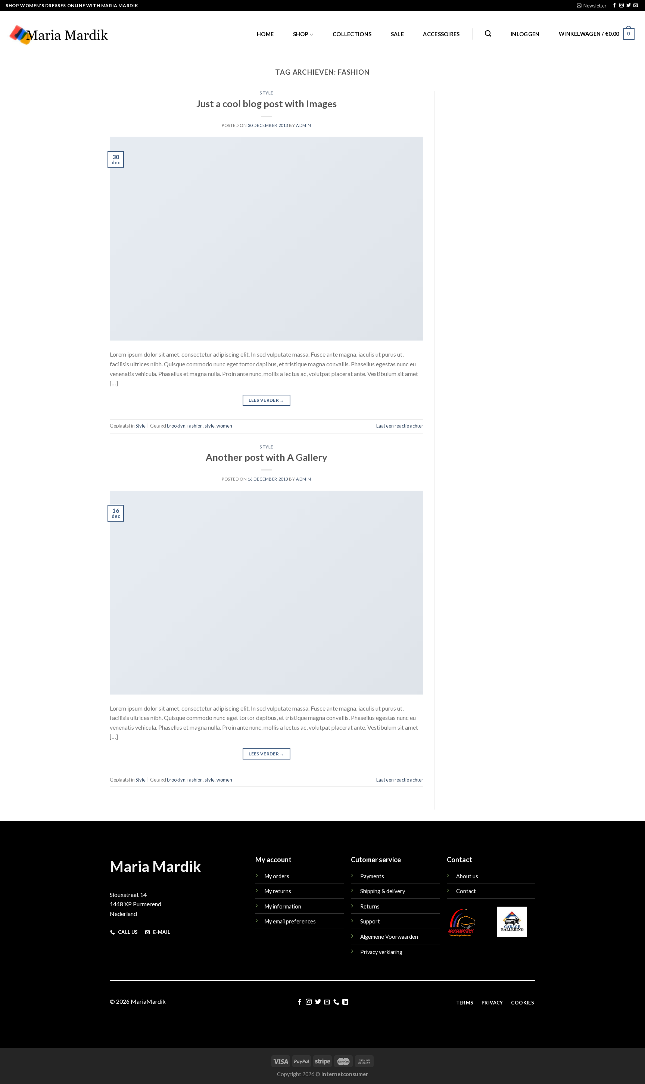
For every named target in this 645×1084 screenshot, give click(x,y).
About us (467, 876)
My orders (277, 876)
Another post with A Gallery (266, 457)
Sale (397, 34)
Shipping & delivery (382, 891)
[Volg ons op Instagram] (621, 5)
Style (266, 92)
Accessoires (441, 34)
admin (303, 125)
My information (283, 906)
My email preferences (290, 921)
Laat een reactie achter (399, 426)
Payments (372, 876)
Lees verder (266, 400)
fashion (195, 426)
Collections (352, 34)
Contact (466, 891)
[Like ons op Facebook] (614, 5)
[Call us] (336, 1002)
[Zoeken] (488, 33)
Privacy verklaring (381, 952)
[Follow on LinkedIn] (345, 1002)
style (210, 426)
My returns (278, 891)
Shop (300, 34)
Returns (370, 906)
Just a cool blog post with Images (266, 103)
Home (265, 34)
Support (370, 921)
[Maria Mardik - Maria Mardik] (58, 34)
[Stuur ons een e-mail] (635, 5)
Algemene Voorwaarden (389, 937)
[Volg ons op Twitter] (628, 5)
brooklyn (176, 426)
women (224, 426)
